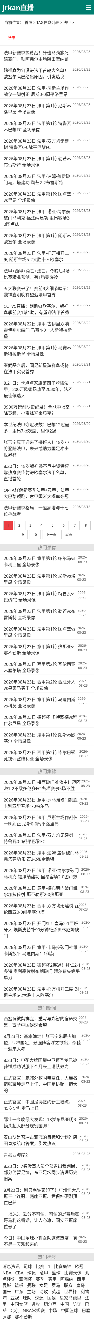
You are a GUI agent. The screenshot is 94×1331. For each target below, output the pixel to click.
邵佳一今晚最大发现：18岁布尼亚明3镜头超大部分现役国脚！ (40, 1123)
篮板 (19, 1285)
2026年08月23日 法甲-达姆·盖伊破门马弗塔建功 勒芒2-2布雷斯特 (37, 179)
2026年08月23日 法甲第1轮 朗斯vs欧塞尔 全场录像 (37, 239)
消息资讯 (11, 1266)
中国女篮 (19, 1304)
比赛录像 (72, 1273)
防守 (77, 1304)
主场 (31, 1291)
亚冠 (14, 1298)
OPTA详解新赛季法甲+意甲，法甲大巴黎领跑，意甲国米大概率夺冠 (36, 493)
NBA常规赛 (34, 1310)
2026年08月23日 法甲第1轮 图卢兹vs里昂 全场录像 (37, 197)
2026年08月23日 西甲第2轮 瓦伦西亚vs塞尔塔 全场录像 (39, 667)
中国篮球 (69, 1310)
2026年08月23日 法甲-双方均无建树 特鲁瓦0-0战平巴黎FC (36, 144)
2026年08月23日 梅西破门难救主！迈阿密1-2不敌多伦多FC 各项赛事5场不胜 (42, 785)
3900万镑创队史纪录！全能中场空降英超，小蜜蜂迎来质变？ (37, 410)
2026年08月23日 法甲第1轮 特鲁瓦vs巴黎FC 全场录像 (37, 126)
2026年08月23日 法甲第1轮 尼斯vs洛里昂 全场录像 (37, 109)
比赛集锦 (62, 1266)
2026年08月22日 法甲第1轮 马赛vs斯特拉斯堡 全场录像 (37, 351)
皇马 (80, 1285)
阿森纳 (66, 1279)
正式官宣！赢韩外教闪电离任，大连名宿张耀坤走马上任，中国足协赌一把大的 (40, 1084)
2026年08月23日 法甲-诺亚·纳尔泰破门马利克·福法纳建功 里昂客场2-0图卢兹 (37, 218)
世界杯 (70, 1291)
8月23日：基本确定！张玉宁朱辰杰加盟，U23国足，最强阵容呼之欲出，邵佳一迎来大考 (42, 1042)
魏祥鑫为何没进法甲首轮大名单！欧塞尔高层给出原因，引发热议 (36, 73)
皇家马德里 (70, 1298)
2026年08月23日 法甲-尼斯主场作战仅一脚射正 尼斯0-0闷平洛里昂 (36, 91)
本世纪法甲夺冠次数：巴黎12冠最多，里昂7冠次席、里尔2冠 (36, 428)
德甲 (52, 1279)
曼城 (6, 1285)
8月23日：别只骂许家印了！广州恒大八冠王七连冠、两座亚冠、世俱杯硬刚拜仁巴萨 (42, 1196)
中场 (52, 1310)
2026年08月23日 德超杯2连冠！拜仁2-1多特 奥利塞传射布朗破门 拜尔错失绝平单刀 (42, 971)
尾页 (68, 534)
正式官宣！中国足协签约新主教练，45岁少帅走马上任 (38, 1105)
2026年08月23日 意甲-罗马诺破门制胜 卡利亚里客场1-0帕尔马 (41, 803)
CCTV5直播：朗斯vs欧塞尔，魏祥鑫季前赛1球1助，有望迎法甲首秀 (36, 309)
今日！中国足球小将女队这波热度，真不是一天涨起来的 (40, 1241)
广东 (19, 1291)
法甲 (11, 37)
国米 (6, 1291)
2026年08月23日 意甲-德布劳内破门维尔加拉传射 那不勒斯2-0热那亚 (41, 891)
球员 (31, 1273)
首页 (28, 22)
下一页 (51, 534)
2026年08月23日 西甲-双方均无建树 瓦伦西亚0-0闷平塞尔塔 (41, 909)
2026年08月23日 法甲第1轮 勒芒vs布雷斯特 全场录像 (37, 162)
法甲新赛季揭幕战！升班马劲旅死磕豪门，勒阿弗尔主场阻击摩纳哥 (36, 56)
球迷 (39, 1298)
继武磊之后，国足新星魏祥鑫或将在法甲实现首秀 (36, 368)
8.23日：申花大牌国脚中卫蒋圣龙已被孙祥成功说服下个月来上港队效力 (40, 1063)
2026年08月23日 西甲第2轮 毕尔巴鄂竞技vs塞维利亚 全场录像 (39, 756)
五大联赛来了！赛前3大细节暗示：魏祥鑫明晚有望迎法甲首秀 (37, 292)
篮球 (56, 1273)
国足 (51, 1298)
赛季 (40, 1279)
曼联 (31, 1285)
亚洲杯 (25, 1279)
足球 (27, 1266)
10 (35, 534)
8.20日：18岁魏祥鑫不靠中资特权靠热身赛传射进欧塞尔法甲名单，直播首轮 (36, 472)
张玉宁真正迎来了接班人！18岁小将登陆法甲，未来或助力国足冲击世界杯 (36, 448)
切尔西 (50, 1304)
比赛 (40, 1266)
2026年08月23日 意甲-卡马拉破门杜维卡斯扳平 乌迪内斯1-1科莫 (41, 950)
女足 (43, 1285)
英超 (56, 1291)
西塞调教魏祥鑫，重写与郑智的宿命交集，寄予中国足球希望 (40, 1022)
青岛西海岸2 (16, 1155)
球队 (27, 1298)
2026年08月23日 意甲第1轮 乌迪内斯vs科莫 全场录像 (39, 703)
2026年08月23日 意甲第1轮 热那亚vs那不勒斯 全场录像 (39, 650)
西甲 (81, 1279)
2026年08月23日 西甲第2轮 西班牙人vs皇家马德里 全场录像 (39, 685)
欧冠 (79, 1266)
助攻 (43, 1291)
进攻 (35, 1304)
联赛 (68, 1285)
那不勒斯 (23, 1317)
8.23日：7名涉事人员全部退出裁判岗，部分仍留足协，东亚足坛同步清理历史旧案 (42, 1172)
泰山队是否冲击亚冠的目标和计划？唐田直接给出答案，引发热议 (40, 1140)
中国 (64, 1304)
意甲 (44, 1273)
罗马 (56, 1285)
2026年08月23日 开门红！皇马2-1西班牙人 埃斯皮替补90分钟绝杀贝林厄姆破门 (41, 929)
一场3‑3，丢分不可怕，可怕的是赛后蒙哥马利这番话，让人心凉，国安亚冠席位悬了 (41, 1220)
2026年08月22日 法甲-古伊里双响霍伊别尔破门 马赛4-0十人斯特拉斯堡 (38, 330)
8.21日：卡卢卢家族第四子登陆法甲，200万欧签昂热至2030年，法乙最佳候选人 (38, 389)
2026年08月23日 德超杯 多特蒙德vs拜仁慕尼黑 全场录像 (40, 720)
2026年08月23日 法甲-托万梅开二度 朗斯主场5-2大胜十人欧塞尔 (36, 256)
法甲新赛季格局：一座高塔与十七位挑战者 (36, 511)
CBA (19, 1273)
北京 (14, 1310)
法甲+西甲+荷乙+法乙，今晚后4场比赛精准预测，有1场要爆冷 (37, 274)
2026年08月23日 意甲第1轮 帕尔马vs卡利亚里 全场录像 (39, 561)
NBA (7, 1273)
